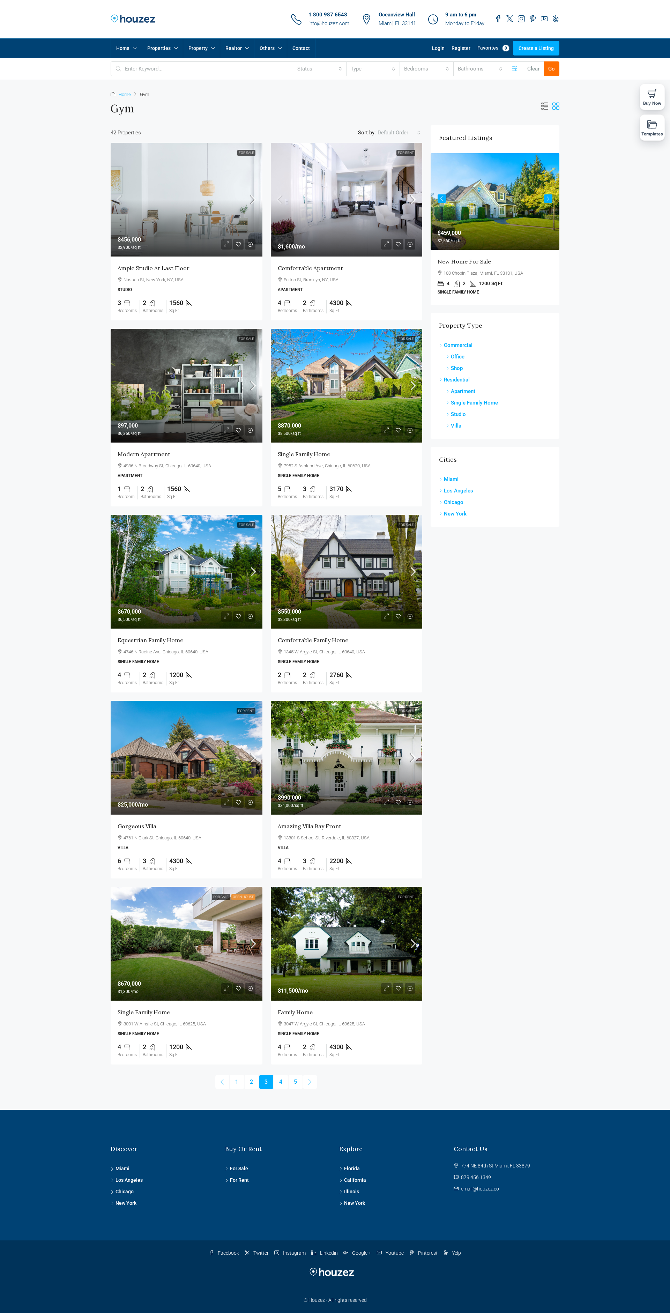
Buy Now (652, 103)
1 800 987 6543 (327, 15)
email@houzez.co (480, 1189)
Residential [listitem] (457, 380)
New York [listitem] (455, 514)
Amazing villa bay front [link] (309, 826)
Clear (533, 69)
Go (551, 69)
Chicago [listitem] (453, 502)
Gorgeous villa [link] (137, 826)
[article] (495, 229)
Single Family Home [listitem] (474, 403)
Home (122, 48)
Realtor (233, 48)
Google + (361, 1253)
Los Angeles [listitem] (458, 491)
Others (267, 48)
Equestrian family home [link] (150, 640)
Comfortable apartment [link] (310, 268)
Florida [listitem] (352, 1168)
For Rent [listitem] (239, 1180)
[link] (186, 200)
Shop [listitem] (457, 368)
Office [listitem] (457, 357)
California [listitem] (355, 1180)
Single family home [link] (304, 454)
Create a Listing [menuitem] (536, 48)
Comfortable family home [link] (313, 640)
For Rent (406, 153)
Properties (159, 48)
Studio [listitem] (458, 414)
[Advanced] (515, 68)
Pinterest (427, 1253)
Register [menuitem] (461, 48)
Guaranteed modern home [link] (474, 261)
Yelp (456, 1253)
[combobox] (320, 68)
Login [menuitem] (438, 48)
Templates (652, 133)
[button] (544, 106)
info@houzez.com (328, 23)
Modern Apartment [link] (144, 454)
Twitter (260, 1253)
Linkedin (328, 1253)
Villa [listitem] (456, 426)
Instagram (294, 1253)
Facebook (228, 1253)
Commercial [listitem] (458, 345)
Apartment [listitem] (463, 391)
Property (198, 48)
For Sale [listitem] (239, 1168)
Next (548, 198)
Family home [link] (295, 1012)
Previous (442, 198)
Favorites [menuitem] (492, 48)
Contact (301, 48)
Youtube (394, 1253)
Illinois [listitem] (351, 1191)
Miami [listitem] (451, 479)
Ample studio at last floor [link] (153, 268)
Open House (243, 897)
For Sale (246, 153)
